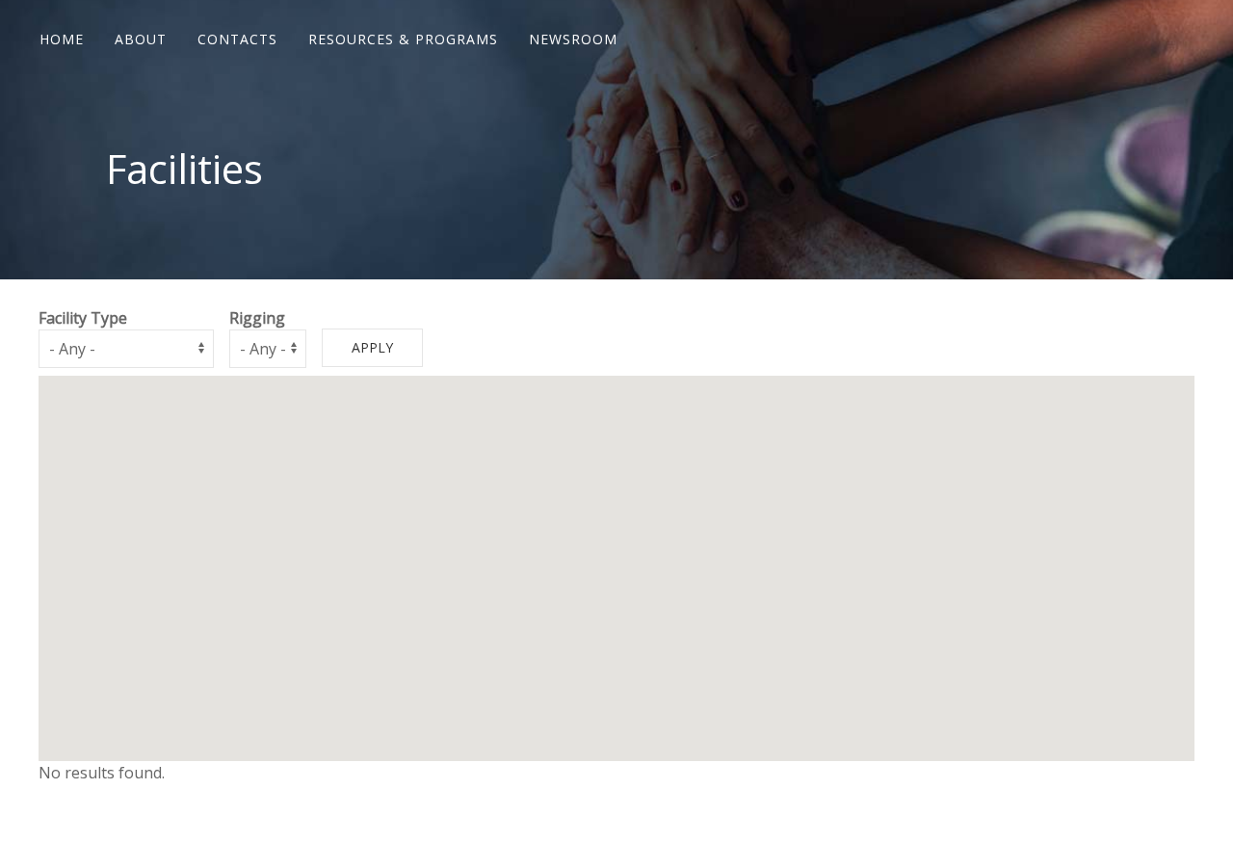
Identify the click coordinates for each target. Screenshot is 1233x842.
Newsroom (573, 39)
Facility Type (83, 318)
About (141, 39)
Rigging (257, 318)
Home (61, 39)
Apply (372, 347)
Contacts (237, 39)
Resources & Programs (403, 39)
